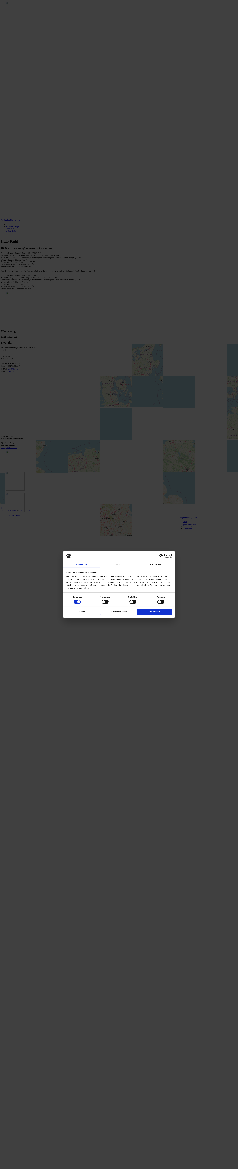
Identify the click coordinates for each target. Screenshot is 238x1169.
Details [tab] (119, 564)
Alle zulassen (154, 612)
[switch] (105, 602)
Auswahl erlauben (119, 612)
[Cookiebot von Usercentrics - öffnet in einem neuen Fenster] (161, 556)
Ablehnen (83, 612)
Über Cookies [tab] (156, 564)
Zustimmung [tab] (81, 564)
